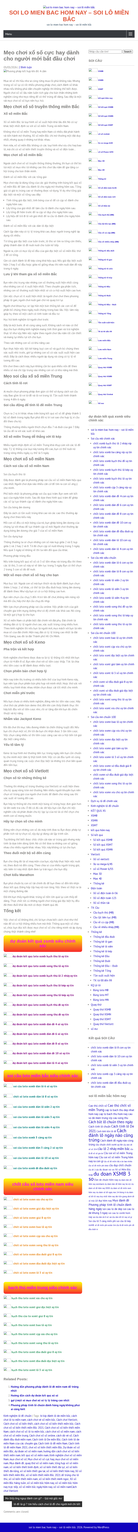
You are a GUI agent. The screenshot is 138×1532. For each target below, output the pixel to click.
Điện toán (96, 888)
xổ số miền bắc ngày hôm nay (35, 1487)
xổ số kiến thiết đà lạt (52, 1467)
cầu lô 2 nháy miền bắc (114, 1149)
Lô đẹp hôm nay (103, 1200)
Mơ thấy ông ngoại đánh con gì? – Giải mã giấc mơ (33, 1498)
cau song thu (120, 1118)
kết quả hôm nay (105, 98)
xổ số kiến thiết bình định (24, 1467)
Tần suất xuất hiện (106, 323)
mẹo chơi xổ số (18, 1459)
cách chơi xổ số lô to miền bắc (27, 1431)
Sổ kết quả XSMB (105, 107)
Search (127, 51)
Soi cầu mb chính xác (103, 438)
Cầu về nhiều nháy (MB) (108, 242)
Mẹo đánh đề (17, 1463)
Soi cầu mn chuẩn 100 (103, 717)
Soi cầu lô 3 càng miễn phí (102, 1221)
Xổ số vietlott (101, 859)
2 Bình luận (25, 67)
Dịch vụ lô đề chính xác (104, 801)
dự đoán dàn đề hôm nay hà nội (118, 1184)
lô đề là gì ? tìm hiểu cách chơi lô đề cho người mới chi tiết (47, 1504)
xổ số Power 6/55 (105, 152)
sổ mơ (94, 1029)
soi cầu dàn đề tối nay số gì (120, 1217)
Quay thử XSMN (105, 376)
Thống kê (102, 179)
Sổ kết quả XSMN (105, 116)
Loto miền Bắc (104, 340)
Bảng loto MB (101, 990)
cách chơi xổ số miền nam (60, 1431)
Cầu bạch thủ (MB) (106, 215)
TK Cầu (95, 907)
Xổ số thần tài (104, 206)
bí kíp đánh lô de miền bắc (55, 1415)
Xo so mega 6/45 (105, 143)
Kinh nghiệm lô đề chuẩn (17, 1415)
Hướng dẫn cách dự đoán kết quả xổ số (34, 1395)
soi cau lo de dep (112, 1209)
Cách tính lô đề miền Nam (52, 1443)
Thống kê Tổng (104, 314)
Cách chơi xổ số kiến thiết (18, 1423)
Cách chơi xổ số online (42, 1435)
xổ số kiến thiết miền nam (23, 1479)
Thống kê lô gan (105, 260)
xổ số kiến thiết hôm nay (60, 1471)
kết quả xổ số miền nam (35, 1455)
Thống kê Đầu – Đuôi (107, 305)
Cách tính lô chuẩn (100, 1126)
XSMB (100, 71)
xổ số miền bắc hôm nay (40, 1483)
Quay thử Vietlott (105, 394)
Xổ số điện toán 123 (107, 197)
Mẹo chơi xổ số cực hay (41, 1459)
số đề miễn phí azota (103, 1225)
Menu (8, 34)
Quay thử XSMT (105, 385)
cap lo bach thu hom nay (113, 1114)
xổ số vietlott (103, 134)
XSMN (100, 80)
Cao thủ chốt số (98, 1105)
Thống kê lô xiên (105, 269)
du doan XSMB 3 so (109, 1176)
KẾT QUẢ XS (98, 810)
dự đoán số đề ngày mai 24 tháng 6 (111, 1192)
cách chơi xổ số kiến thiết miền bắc (54, 1423)
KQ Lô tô (96, 985)
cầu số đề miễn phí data (98, 1165)
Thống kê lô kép (105, 278)
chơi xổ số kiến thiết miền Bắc (45, 1447)
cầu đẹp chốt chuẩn (120, 1165)
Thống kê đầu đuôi (106, 251)
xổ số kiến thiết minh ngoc (54, 1479)
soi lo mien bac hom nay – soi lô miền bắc (69, 15)
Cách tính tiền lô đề (106, 1131)
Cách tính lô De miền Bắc (46, 1439)
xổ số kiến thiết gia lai (32, 1471)
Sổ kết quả (97, 835)
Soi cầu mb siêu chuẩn (103, 557)
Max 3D (101, 161)
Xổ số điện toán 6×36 (105, 893)
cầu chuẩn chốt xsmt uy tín (109, 1144)
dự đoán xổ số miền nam (28, 1451)
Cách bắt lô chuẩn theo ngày (111, 1121)
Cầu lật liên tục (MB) (107, 224)
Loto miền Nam (104, 349)
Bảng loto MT (101, 995)
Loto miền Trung (105, 358)
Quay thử (96, 1004)
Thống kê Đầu (104, 287)
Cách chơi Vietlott (66, 1419)
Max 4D (101, 170)
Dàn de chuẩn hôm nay (106, 1179)
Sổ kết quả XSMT (105, 125)
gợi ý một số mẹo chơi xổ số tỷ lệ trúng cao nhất (40, 1400)
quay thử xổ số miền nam (39, 1463)
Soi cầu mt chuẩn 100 (103, 633)
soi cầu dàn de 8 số (101, 1217)
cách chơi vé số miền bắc (41, 1419)
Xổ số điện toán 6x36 (107, 188)
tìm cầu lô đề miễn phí (122, 1225)
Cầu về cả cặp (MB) (106, 233)
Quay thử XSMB (105, 367)
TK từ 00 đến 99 (105, 332)
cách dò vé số (64, 1435)
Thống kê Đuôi (104, 296)
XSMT (100, 89)
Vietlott (95, 854)
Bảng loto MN (101, 999)
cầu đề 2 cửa (94, 1169)
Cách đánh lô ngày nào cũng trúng (111, 1135)
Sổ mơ (101, 403)
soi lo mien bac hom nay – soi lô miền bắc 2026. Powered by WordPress (69, 1527)
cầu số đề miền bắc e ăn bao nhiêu (118, 1161)
